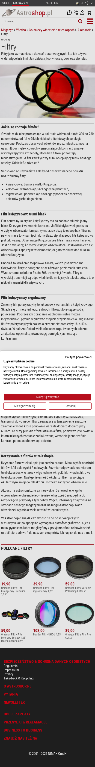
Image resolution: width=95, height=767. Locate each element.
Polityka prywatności (78, 357)
